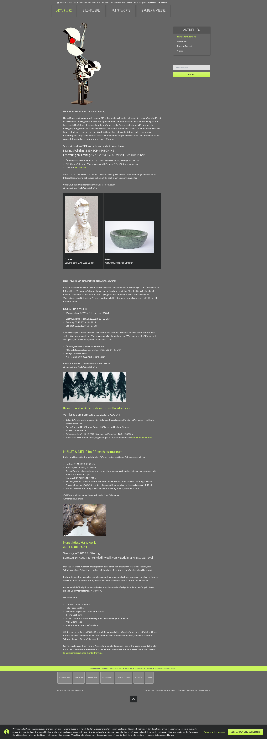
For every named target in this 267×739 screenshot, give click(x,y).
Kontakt (138, 677)
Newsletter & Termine (186, 37)
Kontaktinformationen (165, 690)
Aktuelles (191, 30)
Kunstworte (107, 677)
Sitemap (181, 690)
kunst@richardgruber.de (74, 652)
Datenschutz (204, 690)
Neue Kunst (182, 41)
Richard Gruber (116, 668)
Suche (149, 677)
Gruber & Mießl (124, 677)
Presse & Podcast (184, 46)
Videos (180, 51)
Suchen (191, 75)
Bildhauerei (92, 677)
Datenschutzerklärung (214, 732)
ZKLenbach (80, 167)
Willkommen (64, 677)
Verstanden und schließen (245, 732)
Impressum (192, 690)
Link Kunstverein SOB (141, 437)
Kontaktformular (95, 652)
